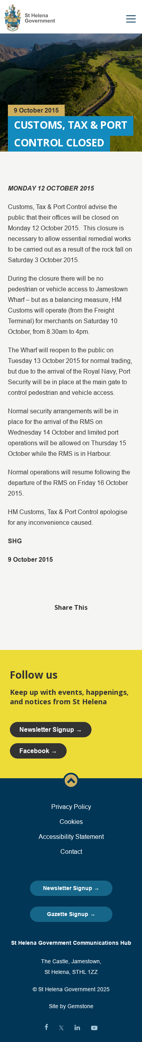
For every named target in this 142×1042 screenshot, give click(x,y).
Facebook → (38, 751)
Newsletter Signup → (71, 888)
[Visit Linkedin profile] (77, 1027)
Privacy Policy (71, 806)
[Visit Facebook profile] (46, 1027)
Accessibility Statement (71, 836)
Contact (71, 851)
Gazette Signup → (71, 914)
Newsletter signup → (50, 729)
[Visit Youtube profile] (94, 1027)
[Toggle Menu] (131, 18)
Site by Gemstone (71, 1006)
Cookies (71, 821)
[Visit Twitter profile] (61, 1027)
